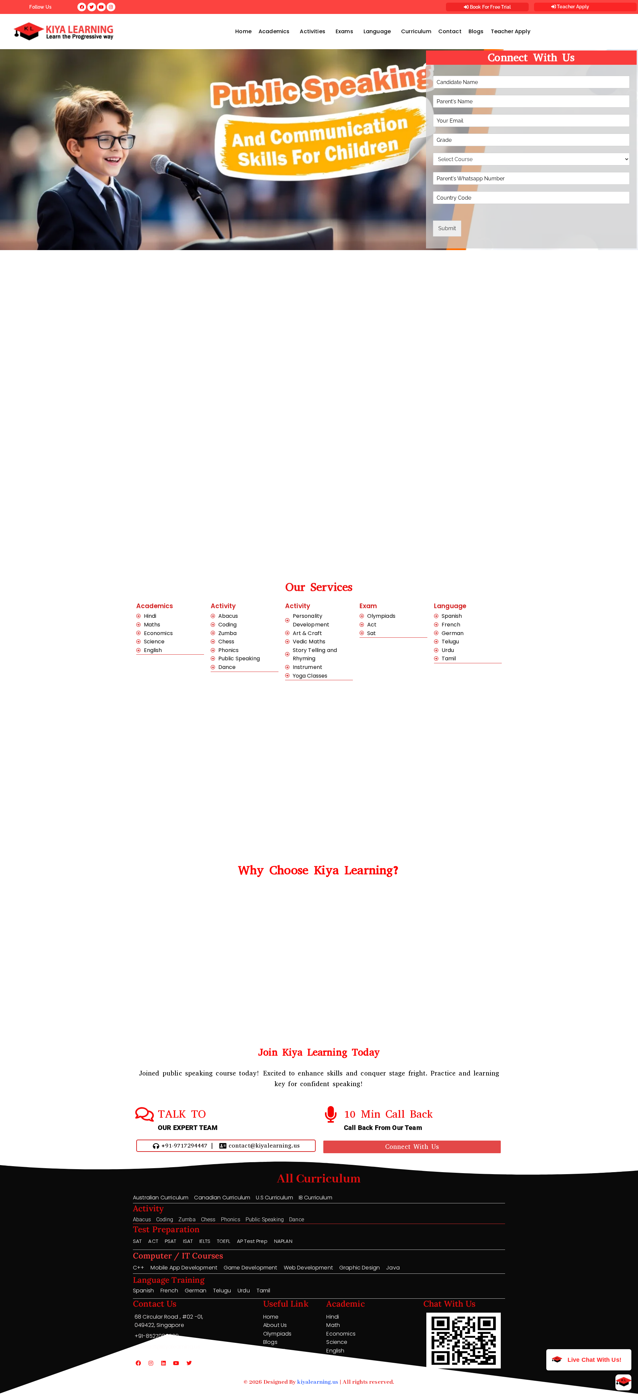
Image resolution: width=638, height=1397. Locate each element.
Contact (450, 31)
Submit (447, 228)
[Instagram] (151, 1363)
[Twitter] (189, 1363)
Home (243, 31)
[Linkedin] (163, 1363)
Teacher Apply (572, 6)
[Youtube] (176, 1363)
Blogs (476, 31)
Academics (274, 31)
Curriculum (416, 31)
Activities (312, 31)
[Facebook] (138, 1363)
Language (377, 31)
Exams (344, 31)
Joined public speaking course (187, 1073)
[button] (276, 31)
